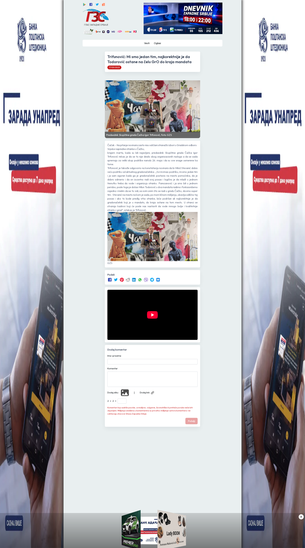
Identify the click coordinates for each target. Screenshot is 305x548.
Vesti (146, 43)
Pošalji (191, 421)
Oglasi (157, 43)
